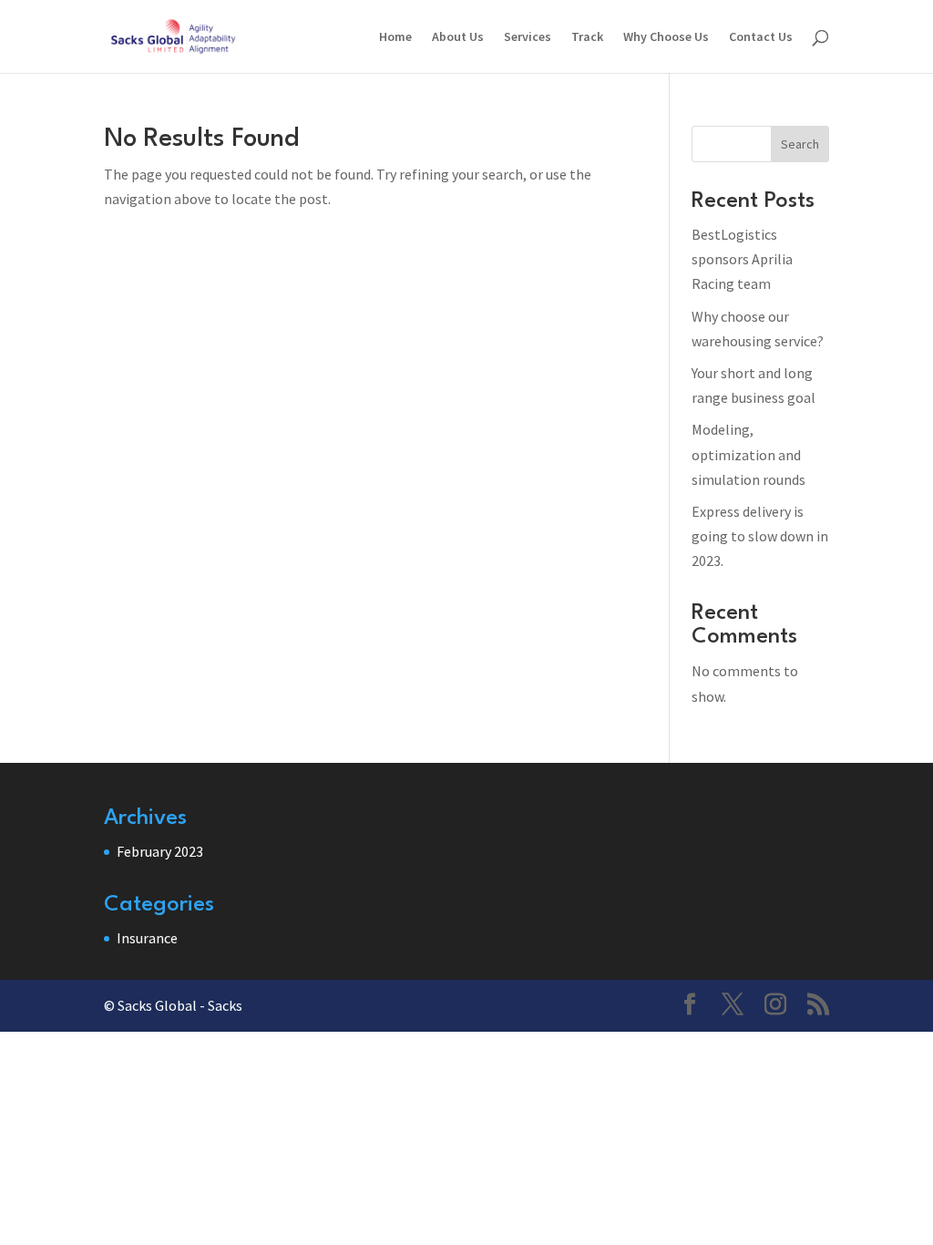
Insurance (147, 938)
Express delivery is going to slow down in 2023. (760, 536)
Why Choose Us (666, 37)
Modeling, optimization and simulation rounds (748, 454)
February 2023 (160, 851)
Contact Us (761, 37)
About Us (458, 37)
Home (395, 37)
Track (587, 37)
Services (527, 37)
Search (800, 144)
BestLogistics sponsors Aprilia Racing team (742, 259)
